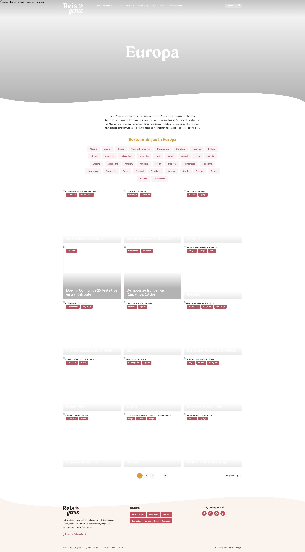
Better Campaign (234, 548)
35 (165, 475)
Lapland (96, 163)
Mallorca (144, 163)
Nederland (207, 163)
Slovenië (171, 171)
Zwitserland (159, 178)
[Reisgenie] (73, 9)
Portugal (140, 171)
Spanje (186, 171)
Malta (158, 163)
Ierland (171, 156)
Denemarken (163, 149)
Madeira (129, 163)
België (121, 149)
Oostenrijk (111, 171)
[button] (113, 5)
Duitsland (180, 149)
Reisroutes (144, 5)
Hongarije (144, 156)
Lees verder (92, 216)
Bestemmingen (104, 5)
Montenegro (189, 163)
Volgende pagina (233, 475)
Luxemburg (112, 163)
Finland (94, 156)
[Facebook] (204, 513)
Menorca (172, 163)
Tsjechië (199, 171)
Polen (125, 171)
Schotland (155, 171)
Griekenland (126, 156)
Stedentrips (124, 5)
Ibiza (158, 156)
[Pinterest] (216, 513)
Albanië (93, 149)
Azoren (107, 149)
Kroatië (210, 156)
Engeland (196, 149)
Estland (211, 149)
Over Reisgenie (176, 5)
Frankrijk (109, 156)
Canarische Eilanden (140, 149)
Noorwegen (93, 171)
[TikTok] (222, 513)
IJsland (184, 156)
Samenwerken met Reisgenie (157, 521)
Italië (197, 156)
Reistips (157, 5)
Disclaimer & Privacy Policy (112, 548)
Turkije (214, 171)
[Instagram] (210, 513)
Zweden (143, 178)
